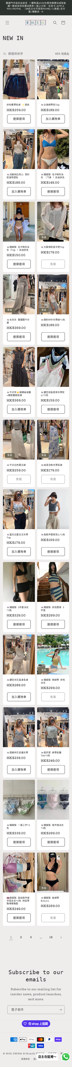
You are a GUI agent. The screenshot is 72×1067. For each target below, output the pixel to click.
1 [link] (11, 937)
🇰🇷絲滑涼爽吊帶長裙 (51, 465)
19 (50, 937)
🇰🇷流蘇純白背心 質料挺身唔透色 (18, 176)
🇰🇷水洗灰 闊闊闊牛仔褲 (18, 321)
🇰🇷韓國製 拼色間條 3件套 (52, 609)
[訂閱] (60, 1009)
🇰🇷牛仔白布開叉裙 (16, 465)
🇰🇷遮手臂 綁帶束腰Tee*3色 (51, 754)
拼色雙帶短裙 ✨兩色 (18, 105)
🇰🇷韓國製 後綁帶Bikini (50, 899)
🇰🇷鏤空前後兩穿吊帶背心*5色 (53, 394)
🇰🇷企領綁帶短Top (50, 105)
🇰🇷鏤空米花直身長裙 (17, 680)
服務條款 (25, 1059)
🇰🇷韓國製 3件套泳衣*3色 (18, 609)
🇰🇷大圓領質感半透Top (52, 247)
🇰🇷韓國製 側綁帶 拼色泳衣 (53, 681)
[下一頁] (61, 937)
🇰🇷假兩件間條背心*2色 (53, 535)
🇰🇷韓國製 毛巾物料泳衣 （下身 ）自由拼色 (53, 176)
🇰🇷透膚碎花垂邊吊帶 (17, 752)
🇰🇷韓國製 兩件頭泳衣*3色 (52, 826)
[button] (7, 23)
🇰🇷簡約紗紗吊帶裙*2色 (53, 320)
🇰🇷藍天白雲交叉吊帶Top (17, 536)
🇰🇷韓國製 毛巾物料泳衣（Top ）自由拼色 (18, 249)
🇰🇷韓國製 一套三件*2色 (18, 826)
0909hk (17, 1053)
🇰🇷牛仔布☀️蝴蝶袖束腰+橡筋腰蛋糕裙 (19, 394)
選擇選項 (19, 119)
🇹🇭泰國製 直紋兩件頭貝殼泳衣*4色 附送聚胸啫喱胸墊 (18, 901)
